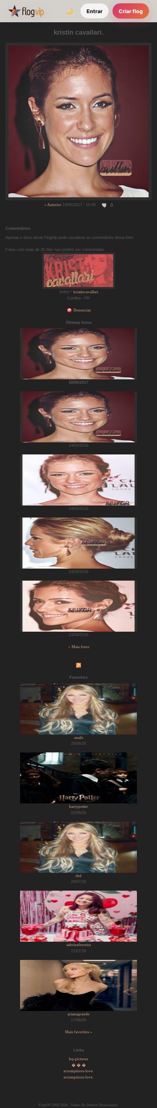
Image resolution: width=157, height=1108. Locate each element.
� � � (79, 1065)
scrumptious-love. (79, 1071)
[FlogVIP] (26, 11)
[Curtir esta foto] (104, 205)
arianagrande (78, 1014)
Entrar (95, 11)
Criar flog (131, 11)
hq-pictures (78, 1059)
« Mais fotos (78, 646)
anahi (78, 737)
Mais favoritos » (78, 1032)
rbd (78, 875)
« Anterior (52, 204)
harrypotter (78, 806)
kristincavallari (85, 292)
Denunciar (81, 310)
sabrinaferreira (78, 944)
